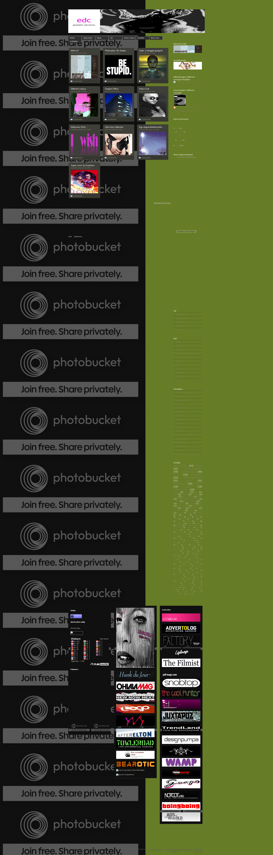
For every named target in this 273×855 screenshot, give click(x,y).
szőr (200, 519)
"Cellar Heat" (133, 849)
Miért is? (75, 50)
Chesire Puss (181, 350)
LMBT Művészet (182, 431)
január (180, 140)
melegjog (180, 517)
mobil (198, 547)
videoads (176, 594)
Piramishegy (180, 373)
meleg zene (180, 532)
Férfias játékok (190, 501)
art (201, 501)
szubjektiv (196, 474)
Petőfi (189, 570)
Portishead (197, 570)
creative (197, 483)
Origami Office (111, 89)
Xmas (198, 576)
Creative (140, 38)
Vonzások (190, 576)
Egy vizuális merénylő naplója (186, 353)
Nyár (193, 568)
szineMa (187, 549)
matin (178, 365)
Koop (187, 564)
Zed (201, 542)
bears (199, 465)
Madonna (176, 566)
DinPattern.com (198, 851)
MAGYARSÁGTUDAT (180, 534)
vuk (185, 553)
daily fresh (180, 465)
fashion (184, 530)
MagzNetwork (198, 849)
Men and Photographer (184, 435)
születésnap (196, 532)
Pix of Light (180, 322)
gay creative (187, 497)
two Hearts (193, 551)
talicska (182, 591)
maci (188, 486)
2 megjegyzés (111, 119)
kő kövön (180, 512)
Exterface (189, 527)
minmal (196, 587)
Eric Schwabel (195, 559)
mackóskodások (193, 468)
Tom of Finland (178, 576)
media (195, 494)
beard (184, 494)
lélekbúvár (194, 508)
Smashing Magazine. (172, 849)
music (176, 474)
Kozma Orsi (196, 564)
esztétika (197, 581)
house (194, 544)
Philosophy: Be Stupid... (116, 50)
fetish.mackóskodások (188, 499)
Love (175, 497)
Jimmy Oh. (175, 851)
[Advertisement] (88, 714)
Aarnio (200, 553)
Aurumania (191, 555)
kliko (177, 357)
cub (177, 515)
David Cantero (183, 559)
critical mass (179, 581)
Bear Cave (155, 38)
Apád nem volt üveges (184, 392)
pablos (178, 369)
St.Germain (179, 574)
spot (187, 532)
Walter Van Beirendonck (188, 542)
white (182, 594)
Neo (177, 568)
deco (196, 492)
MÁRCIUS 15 (198, 566)
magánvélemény (192, 477)
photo (200, 497)
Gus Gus (176, 562)
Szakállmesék (181, 326)
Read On (94, 81)
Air (176, 555)
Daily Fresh (87, 38)
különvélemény (178, 523)
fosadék (197, 583)
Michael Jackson (186, 566)
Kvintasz (179, 361)
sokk (180, 589)
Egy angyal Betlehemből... (151, 127)
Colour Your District (183, 400)
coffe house (198, 579)
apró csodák (182, 506)
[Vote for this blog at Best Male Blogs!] (130, 770)
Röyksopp (193, 572)
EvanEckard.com (155, 849)
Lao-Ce (197, 538)
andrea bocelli (177, 579)
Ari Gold (182, 555)
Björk (182, 557)
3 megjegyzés (111, 81)
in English (74, 41)
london (175, 519)
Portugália (176, 572)
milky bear (188, 587)
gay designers (197, 515)
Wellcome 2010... (79, 127)
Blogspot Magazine (185, 849)
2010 (178, 128)
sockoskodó (180, 489)
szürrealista (196, 589)
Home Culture (129, 38)
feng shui (176, 583)
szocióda (187, 589)
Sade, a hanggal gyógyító (151, 50)
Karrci (200, 562)
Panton (183, 570)
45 (201, 536)
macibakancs (189, 547)
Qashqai (184, 572)
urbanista (179, 450)
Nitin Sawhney (185, 568)
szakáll (176, 501)
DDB (178, 404)
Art (111, 38)
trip (201, 504)
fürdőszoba (176, 585)
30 (195, 553)
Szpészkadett (181, 446)
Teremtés (197, 574)
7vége (191, 504)
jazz (197, 521)
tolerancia (176, 551)
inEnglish (179, 525)
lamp (198, 585)
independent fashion (193, 525)
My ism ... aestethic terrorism (186, 107)
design (187, 492)
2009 (178, 145)
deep (197, 527)
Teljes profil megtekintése (182, 111)
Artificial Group (181, 396)
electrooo (176, 530)
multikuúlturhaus (182, 439)
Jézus (183, 562)
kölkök (200, 530)
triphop (185, 551)
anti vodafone (195, 534)
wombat (189, 594)
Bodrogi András (191, 557)
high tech (199, 523)
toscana (190, 591)
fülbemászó (180, 483)
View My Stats (75, 628)
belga (185, 579)
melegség (189, 512)
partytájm (194, 536)
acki (177, 342)
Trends (70, 236)
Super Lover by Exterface (83, 165)
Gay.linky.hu (180, 419)
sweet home (177, 527)
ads (174, 494)
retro (188, 517)
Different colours (78, 89)
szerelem (193, 519)
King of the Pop (187, 538)
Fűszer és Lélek (182, 408)
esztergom (185, 515)
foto (183, 508)
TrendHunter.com (78, 236)
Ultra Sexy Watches (114, 127)
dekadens (189, 581)
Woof (178, 380)
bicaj (191, 579)
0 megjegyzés (77, 81)
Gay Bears (180, 412)
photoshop (177, 549)
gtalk (185, 544)
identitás (192, 530)
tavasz (197, 549)
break (200, 510)
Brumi (191, 510)
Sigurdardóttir (177, 540)
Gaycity (179, 423)
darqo (175, 536)
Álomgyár (179, 330)
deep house (184, 536)
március (181, 132)
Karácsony (179, 564)
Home (72, 38)
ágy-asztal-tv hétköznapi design (187, 454)
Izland (178, 538)
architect (199, 512)
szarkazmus (178, 510)
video (188, 480)
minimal (189, 523)
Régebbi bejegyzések (162, 203)
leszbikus (176, 587)
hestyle (178, 427)
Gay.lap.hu (180, 415)
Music (99, 38)
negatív (183, 519)
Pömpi (197, 517)
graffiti (188, 521)
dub (178, 544)
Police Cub (144, 89)
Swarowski (188, 574)
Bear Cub (179, 314)
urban (179, 521)
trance (198, 591)
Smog (200, 572)
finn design (187, 583)
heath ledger (188, 585)
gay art (181, 504)
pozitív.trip (188, 471)
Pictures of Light (181, 318)
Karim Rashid (192, 562)
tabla (174, 591)
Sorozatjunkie (181, 442)
